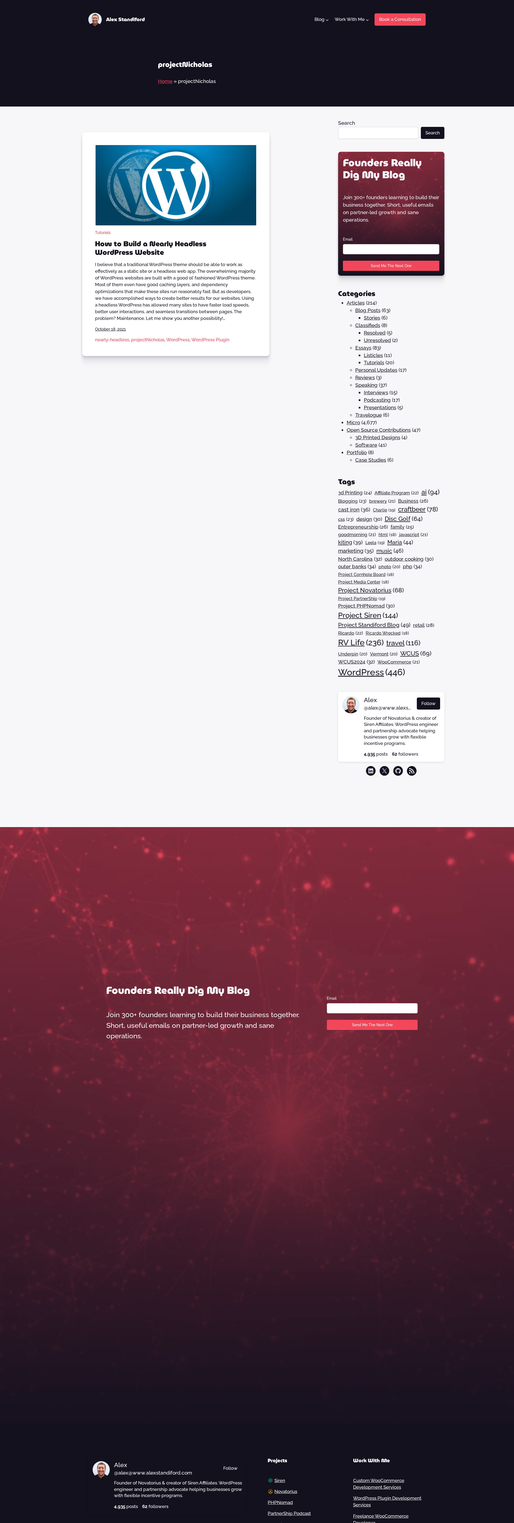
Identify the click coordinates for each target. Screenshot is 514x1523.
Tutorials (103, 232)
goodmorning (357, 534)
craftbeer (418, 509)
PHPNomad (280, 1502)
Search (346, 123)
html (387, 534)
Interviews (376, 392)
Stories (372, 318)
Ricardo (350, 633)
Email (348, 239)
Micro (353, 422)
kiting (350, 542)
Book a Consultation (400, 19)
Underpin (352, 654)
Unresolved (377, 340)
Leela (375, 542)
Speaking (366, 385)
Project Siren (368, 615)
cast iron (354, 510)
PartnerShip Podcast (289, 1513)
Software (366, 445)
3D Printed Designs (377, 437)
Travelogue (368, 415)
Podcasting (377, 400)
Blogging (352, 501)
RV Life (361, 642)
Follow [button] (428, 703)
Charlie (384, 510)
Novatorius (285, 1491)
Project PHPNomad (366, 606)
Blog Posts (367, 310)
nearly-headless (112, 339)
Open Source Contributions (379, 430)
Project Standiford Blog (374, 625)
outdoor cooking (409, 559)
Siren (279, 1480)
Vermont (384, 654)
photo (389, 566)
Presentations (380, 407)
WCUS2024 (356, 662)
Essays (363, 348)
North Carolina (360, 559)
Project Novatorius (371, 590)
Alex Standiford (125, 19)
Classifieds (367, 325)
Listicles (373, 355)
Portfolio (357, 452)
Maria (400, 542)
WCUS (416, 653)
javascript (413, 534)
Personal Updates (376, 370)
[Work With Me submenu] (367, 19)
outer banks (357, 566)
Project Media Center (363, 582)
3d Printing (355, 492)
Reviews (365, 377)
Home (165, 81)
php (412, 566)
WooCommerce (398, 662)
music (389, 550)
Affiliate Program (397, 492)
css (346, 519)
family (402, 527)
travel (403, 643)
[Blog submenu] (326, 19)
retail (423, 625)
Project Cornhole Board (366, 574)
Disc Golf (404, 518)
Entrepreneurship (363, 527)
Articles (356, 303)
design (369, 519)
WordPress (178, 339)
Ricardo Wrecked (387, 633)
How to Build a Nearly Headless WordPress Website (150, 248)
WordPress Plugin (210, 339)
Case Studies (370, 460)
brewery (382, 501)
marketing (356, 551)
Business (413, 501)
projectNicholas (147, 339)
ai (430, 492)
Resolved (375, 333)
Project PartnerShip (362, 598)
